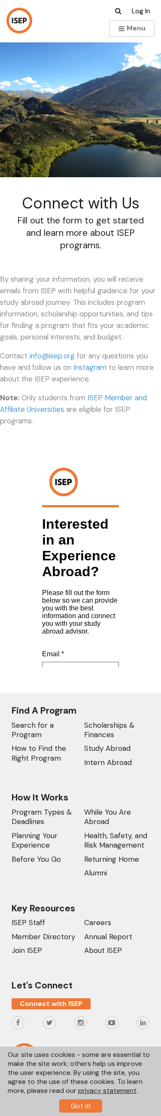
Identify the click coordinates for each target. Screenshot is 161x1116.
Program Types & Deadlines (42, 816)
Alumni (95, 873)
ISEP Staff (28, 922)
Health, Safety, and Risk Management (115, 840)
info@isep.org (52, 355)
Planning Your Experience (35, 840)
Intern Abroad (108, 762)
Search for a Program (33, 729)
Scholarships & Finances (109, 729)
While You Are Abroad (107, 816)
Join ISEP (27, 950)
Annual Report (108, 936)
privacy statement (107, 1090)
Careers (97, 922)
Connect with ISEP (51, 1003)
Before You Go (36, 859)
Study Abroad (107, 748)
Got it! (81, 1105)
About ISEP (103, 950)
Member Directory (43, 936)
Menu (135, 28)
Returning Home (111, 859)
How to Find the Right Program (39, 753)
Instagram (89, 367)
